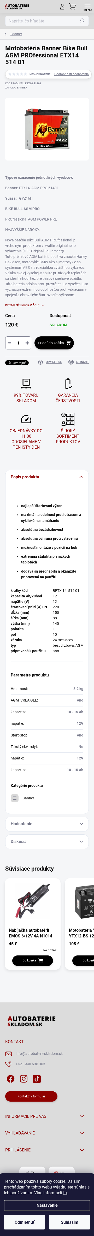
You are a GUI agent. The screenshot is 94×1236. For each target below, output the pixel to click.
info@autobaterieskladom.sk (39, 1053)
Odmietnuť (24, 1222)
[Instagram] (22, 1077)
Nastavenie (47, 1205)
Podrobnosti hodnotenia (71, 74)
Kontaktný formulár (31, 1096)
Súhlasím (69, 1222)
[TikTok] (35, 1077)
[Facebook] (9, 1077)
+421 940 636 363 (30, 1064)
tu (65, 1192)
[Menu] (87, 6)
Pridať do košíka (51, 343)
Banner (28, 798)
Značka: (16, 87)
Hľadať (82, 21)
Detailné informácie (22, 305)
